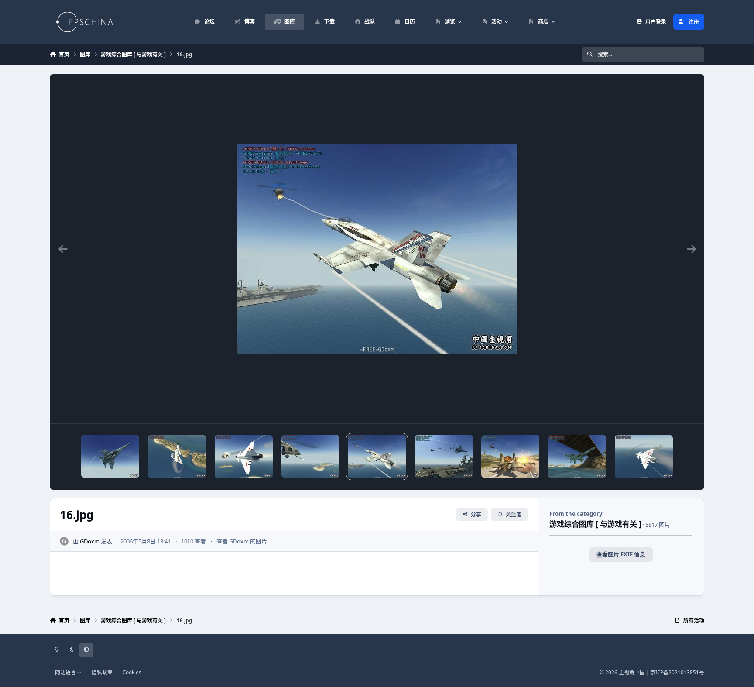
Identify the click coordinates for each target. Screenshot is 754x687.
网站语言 (66, 672)
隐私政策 (102, 672)
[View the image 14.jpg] (510, 456)
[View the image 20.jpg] (110, 456)
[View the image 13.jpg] (577, 456)
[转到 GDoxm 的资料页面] (64, 541)
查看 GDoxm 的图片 (241, 541)
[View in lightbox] (377, 248)
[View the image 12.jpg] (644, 456)
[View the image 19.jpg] (177, 456)
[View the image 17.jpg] (310, 456)
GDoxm (89, 541)
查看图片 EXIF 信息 (620, 554)
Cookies (132, 672)
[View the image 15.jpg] (444, 456)
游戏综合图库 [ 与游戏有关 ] (595, 524)
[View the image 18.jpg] (244, 456)
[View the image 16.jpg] (377, 456)
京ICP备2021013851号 (677, 672)
